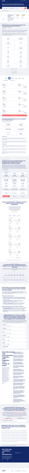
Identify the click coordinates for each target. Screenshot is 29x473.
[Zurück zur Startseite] (3, 471)
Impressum (12, 470)
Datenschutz (24, 470)
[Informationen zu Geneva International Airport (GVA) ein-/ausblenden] (25, 420)
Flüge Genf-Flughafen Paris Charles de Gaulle (16, 441)
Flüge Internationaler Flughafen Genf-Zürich (7, 430)
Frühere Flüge (11, 257)
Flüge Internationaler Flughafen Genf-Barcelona (7, 432)
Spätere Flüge (17, 257)
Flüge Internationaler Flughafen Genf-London (16, 432)
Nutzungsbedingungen (18, 470)
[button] (17, 8)
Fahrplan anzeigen (8, 134)
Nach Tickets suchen (8, 125)
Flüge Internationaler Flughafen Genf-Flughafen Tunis (8, 438)
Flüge (5, 444)
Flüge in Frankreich (9, 444)
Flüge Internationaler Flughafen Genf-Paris (16, 430)
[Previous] (3, 274)
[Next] (26, 78)
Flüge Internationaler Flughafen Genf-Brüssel (16, 435)
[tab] (5, 80)
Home (3, 444)
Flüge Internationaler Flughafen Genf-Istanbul (7, 435)
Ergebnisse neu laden (14, 212)
